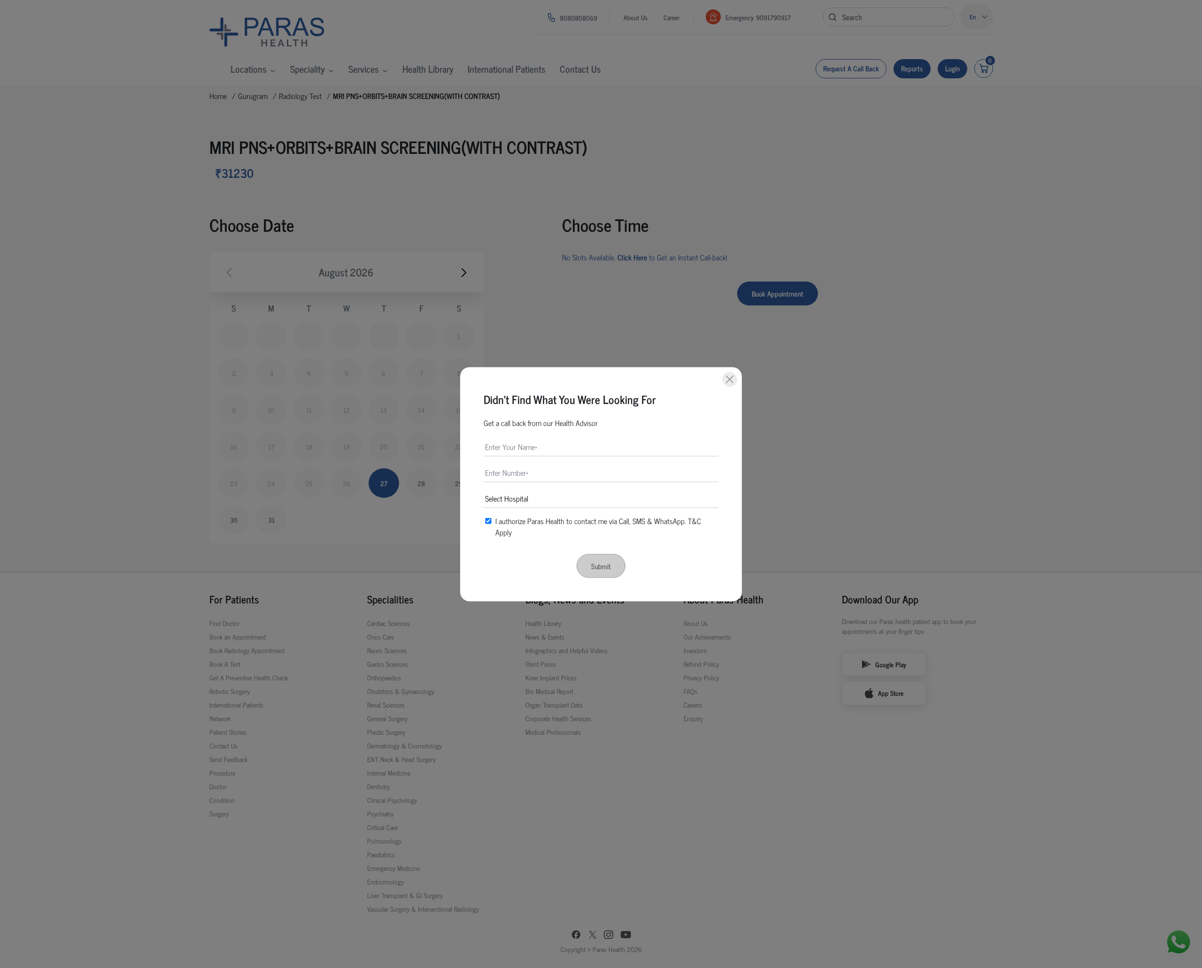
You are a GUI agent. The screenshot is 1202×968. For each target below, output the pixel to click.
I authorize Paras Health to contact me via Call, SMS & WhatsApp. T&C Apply (598, 526)
